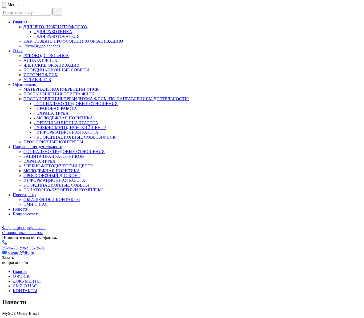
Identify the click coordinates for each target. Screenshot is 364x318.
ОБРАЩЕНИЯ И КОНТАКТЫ (51, 199)
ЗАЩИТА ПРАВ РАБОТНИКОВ (53, 156)
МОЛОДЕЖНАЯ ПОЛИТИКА (51, 170)
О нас (18, 51)
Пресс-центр (24, 194)
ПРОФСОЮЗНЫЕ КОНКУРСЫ (53, 142)
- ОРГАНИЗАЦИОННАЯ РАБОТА (66, 122)
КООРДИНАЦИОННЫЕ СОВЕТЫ (56, 70)
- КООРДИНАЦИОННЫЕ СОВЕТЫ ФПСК (75, 137)
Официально (24, 84)
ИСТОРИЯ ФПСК (40, 75)
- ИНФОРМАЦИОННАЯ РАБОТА (66, 132)
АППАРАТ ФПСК (40, 60)
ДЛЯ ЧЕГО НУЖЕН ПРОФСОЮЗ (55, 27)
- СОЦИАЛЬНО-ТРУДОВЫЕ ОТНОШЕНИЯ (76, 103)
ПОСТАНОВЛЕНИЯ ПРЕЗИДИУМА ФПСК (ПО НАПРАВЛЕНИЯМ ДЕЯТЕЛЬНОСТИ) (106, 98)
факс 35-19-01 (32, 248)
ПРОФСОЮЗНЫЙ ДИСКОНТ (51, 175)
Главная (20, 22)
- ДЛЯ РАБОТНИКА (53, 31)
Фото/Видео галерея (41, 46)
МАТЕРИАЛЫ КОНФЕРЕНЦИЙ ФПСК (61, 89)
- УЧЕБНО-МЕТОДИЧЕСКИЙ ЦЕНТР (70, 127)
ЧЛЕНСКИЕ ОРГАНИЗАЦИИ (51, 65)
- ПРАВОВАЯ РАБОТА (55, 108)
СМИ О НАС (35, 204)
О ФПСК (21, 276)
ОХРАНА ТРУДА (39, 161)
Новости (21, 209)
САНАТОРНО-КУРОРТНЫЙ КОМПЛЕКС (63, 190)
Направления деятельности (37, 146)
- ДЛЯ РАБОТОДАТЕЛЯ (57, 36)
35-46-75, (11, 248)
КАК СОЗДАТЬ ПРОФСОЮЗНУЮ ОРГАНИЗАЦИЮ (73, 41)
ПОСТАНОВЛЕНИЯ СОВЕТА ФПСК (58, 94)
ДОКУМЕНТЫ (27, 281)
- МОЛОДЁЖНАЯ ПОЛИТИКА (63, 118)
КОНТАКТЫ (25, 290)
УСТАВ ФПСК (37, 79)
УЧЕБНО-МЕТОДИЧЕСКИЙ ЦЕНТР (58, 166)
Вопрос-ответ (25, 214)
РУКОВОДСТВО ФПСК (46, 55)
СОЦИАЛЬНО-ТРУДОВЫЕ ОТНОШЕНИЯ (64, 151)
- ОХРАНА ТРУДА (51, 113)
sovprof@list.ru (21, 253)
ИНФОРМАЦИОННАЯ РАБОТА (54, 180)
